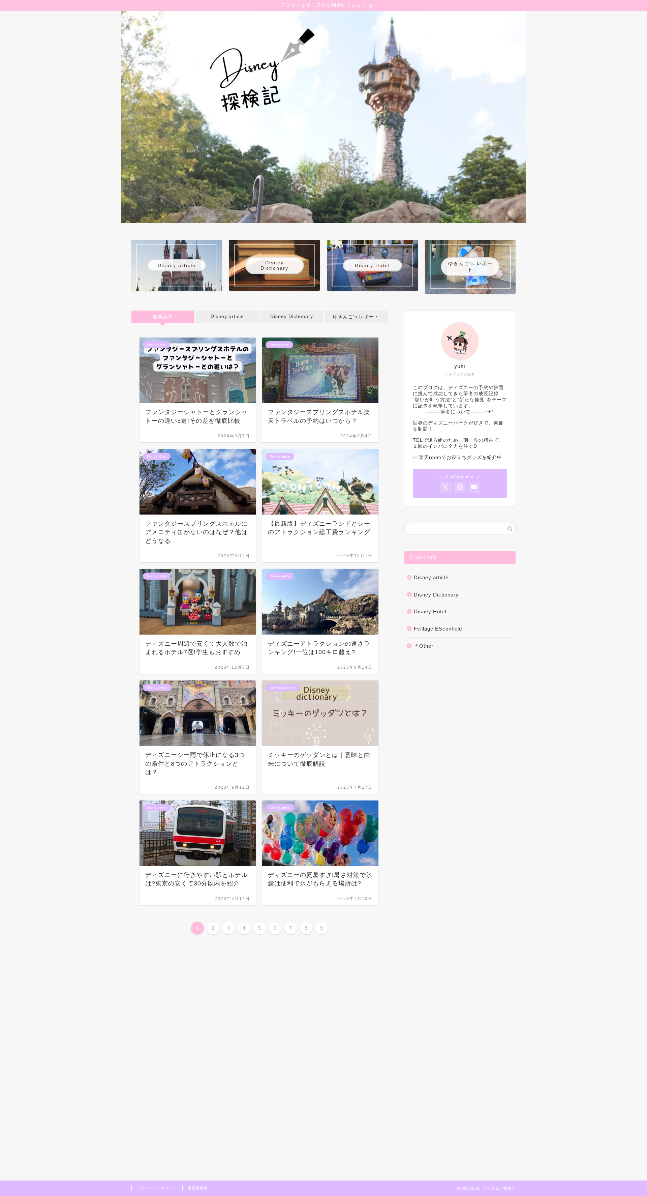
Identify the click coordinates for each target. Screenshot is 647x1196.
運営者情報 (198, 1188)
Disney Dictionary (291, 316)
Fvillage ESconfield (438, 629)
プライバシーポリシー (157, 1188)
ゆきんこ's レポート (356, 316)
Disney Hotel (430, 611)
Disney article (227, 316)
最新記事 (163, 316)
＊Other (423, 646)
